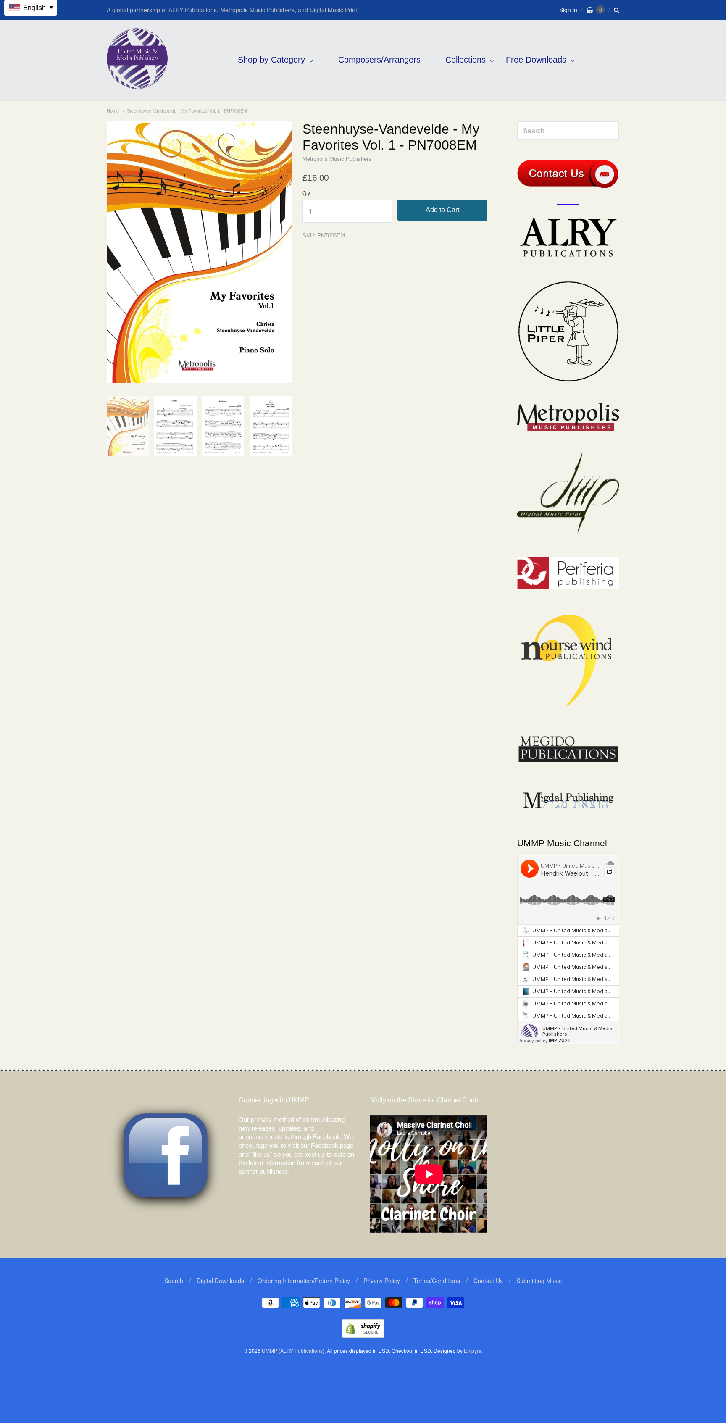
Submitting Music (539, 1280)
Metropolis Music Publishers (336, 159)
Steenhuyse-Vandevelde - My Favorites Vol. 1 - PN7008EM (187, 110)
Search (173, 1280)
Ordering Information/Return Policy (304, 1280)
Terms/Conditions (436, 1280)
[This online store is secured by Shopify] (363, 1335)
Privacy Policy (381, 1280)
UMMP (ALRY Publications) (293, 1350)
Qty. (306, 193)
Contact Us (488, 1280)
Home (113, 110)
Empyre (472, 1350)
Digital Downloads (220, 1280)
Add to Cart (442, 209)
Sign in (568, 9)
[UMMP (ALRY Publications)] (137, 85)
